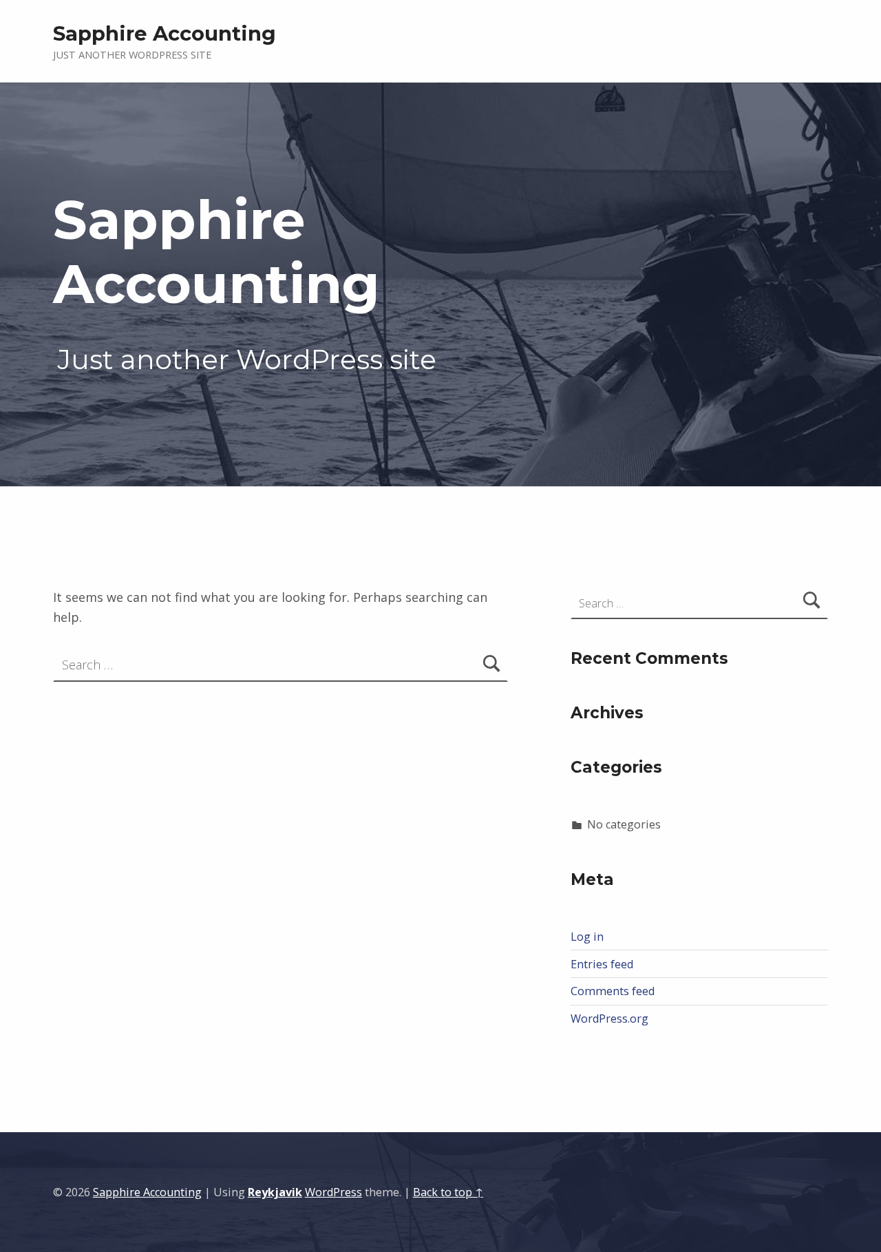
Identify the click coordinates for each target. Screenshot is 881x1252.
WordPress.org (609, 1018)
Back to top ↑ (448, 1192)
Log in (587, 936)
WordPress (333, 1192)
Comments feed (613, 991)
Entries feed (602, 964)
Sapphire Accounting (147, 1192)
